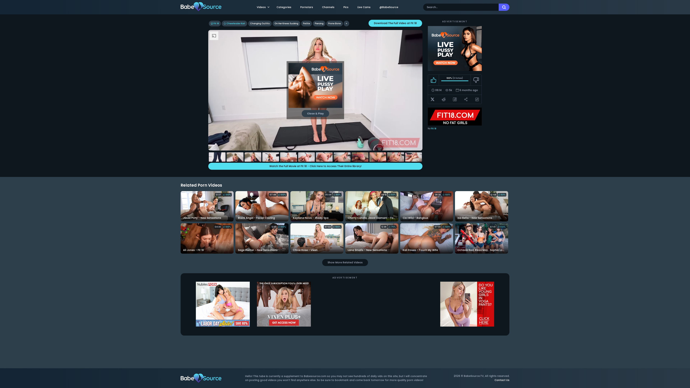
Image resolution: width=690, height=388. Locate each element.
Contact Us (501, 380)
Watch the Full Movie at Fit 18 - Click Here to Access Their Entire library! (315, 166)
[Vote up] (433, 80)
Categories (284, 7)
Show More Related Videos (345, 262)
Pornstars (306, 7)
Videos (261, 7)
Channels (328, 7)
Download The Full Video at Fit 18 (395, 23)
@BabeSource (389, 7)
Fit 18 (216, 23)
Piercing (319, 23)
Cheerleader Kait (236, 23)
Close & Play (315, 113)
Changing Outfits (260, 23)
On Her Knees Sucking (286, 23)
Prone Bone (334, 23)
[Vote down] (476, 80)
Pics (345, 7)
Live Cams (364, 7)
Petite (306, 23)
